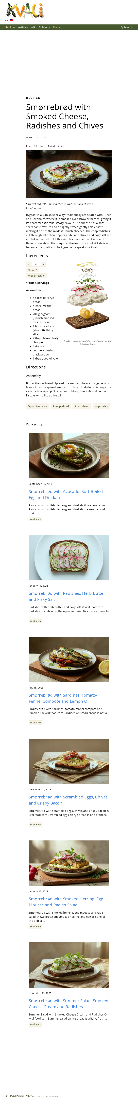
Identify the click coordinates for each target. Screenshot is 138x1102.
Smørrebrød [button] (81, 406)
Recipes (10, 27)
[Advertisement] (69, 60)
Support (54, 1096)
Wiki (33, 27)
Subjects (44, 27)
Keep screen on (36, 275)
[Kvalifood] (24, 10)
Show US (33, 270)
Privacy (36, 1096)
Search (128, 27)
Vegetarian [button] (101, 406)
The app (58, 27)
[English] (11, 20)
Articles (23, 27)
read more (35, 519)
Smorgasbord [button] (61, 406)
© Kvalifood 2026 (19, 1096)
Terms (45, 1096)
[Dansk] (6, 20)
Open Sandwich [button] (37, 406)
